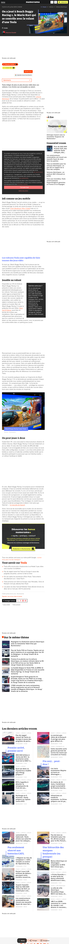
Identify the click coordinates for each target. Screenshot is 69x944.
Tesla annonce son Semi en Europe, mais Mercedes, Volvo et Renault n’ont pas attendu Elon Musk (24, 583)
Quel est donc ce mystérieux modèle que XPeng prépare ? (23, 771)
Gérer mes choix (23, 191)
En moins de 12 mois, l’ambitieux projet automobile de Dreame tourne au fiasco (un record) (58, 785)
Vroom (44, 7)
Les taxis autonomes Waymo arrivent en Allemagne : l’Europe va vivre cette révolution (58, 771)
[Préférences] (55, 2)
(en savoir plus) (38, 172)
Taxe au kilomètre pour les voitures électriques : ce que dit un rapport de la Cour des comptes (56, 166)
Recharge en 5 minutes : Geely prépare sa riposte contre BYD (23, 798)
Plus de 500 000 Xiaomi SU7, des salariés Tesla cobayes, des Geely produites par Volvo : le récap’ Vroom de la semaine (60, 149)
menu (3, 2)
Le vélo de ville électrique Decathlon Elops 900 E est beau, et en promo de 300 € (58, 891)
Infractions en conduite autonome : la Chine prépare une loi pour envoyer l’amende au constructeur (59, 798)
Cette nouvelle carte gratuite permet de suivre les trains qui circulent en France (59, 752)
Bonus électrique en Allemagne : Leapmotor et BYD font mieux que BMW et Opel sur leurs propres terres (59, 864)
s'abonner (64, 2)
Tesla (23, 562)
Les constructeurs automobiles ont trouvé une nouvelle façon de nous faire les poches (57, 158)
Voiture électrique (61, 7)
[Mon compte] (51, 2)
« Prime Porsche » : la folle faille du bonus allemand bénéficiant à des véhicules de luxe (58, 877)
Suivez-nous (28, 71)
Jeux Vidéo (6, 604)
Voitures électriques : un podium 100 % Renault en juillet (56, 174)
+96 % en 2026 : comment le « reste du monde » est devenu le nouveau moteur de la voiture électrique (58, 904)
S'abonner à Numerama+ (22, 549)
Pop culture (16, 604)
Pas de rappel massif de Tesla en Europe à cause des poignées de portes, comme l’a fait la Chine (21, 573)
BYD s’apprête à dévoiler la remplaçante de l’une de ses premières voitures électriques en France (23, 785)
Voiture (51, 7)
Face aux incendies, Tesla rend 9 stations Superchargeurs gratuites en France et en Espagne (56, 181)
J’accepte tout (24, 187)
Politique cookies (22, 184)
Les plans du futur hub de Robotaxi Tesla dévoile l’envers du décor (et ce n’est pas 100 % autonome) (24, 588)
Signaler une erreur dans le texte (12, 596)
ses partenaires (24, 178)
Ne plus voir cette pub (8, 58)
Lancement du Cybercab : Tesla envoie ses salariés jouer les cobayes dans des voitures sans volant (23, 838)
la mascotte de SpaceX (17, 505)
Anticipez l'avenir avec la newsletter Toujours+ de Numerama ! (56, 136)
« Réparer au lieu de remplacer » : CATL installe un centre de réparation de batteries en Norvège (24, 861)
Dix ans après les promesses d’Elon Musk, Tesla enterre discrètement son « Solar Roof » (22, 578)
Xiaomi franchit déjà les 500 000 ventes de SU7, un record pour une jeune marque (23, 888)
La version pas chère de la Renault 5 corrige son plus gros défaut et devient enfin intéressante (58, 738)
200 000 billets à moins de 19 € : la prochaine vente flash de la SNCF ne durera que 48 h (23, 758)
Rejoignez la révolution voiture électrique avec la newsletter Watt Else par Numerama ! (27, 644)
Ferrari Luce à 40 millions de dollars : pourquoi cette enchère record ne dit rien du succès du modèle (23, 874)
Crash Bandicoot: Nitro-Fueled (20, 208)
